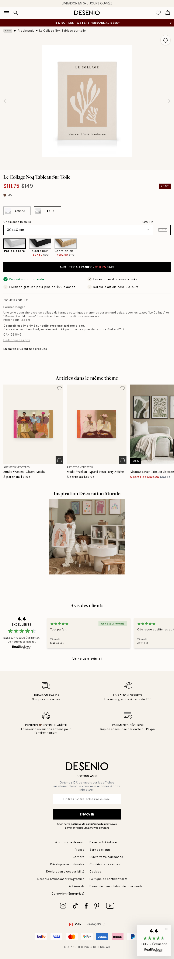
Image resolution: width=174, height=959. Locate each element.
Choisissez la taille (17, 222)
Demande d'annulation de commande (116, 886)
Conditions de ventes (105, 864)
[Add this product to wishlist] (165, 40)
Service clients (100, 850)
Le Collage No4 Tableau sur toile (62, 30)
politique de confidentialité (87, 824)
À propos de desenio (69, 842)
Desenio (99, 947)
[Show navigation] (6, 13)
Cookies (95, 871)
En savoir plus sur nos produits (25, 349)
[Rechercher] (15, 13)
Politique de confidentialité (109, 879)
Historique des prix (16, 340)
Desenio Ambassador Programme (60, 879)
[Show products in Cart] (167, 13)
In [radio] (152, 222)
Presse (79, 850)
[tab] (22, 168)
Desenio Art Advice (103, 842)
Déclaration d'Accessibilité (65, 871)
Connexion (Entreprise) (68, 893)
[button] (163, 230)
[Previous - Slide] (5, 101)
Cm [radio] (145, 222)
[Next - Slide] (169, 101)
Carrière (78, 857)
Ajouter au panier (87, 267)
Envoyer (87, 814)
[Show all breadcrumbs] (7, 31)
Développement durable (67, 864)
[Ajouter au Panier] (59, 460)
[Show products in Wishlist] (158, 13)
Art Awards (76, 886)
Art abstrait (26, 30)
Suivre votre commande (106, 857)
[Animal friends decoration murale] (87, 537)
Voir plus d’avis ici (87, 659)
